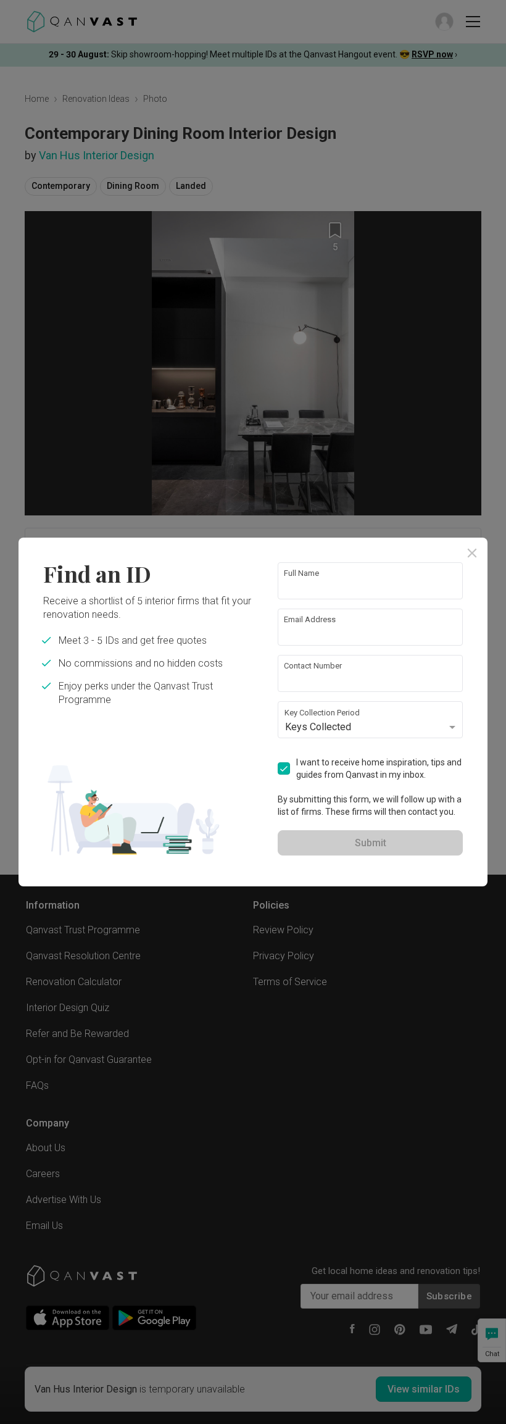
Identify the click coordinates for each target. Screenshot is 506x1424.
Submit (370, 843)
